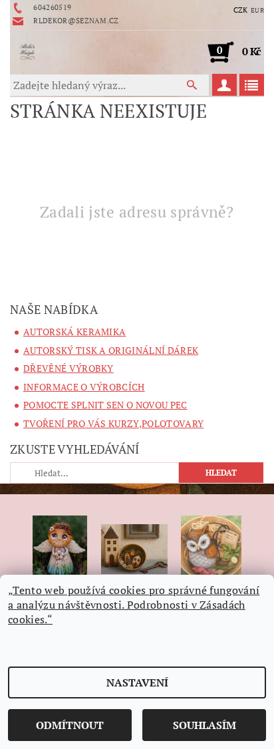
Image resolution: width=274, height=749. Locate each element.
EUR (257, 10)
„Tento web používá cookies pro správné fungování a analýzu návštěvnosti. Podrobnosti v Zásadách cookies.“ (133, 605)
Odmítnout (70, 725)
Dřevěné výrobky (68, 368)
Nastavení (137, 682)
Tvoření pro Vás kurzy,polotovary (113, 423)
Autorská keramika (74, 331)
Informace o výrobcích (84, 386)
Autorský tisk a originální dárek (110, 350)
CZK (240, 10)
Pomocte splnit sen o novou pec (105, 404)
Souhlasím (204, 725)
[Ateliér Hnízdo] (27, 52)
